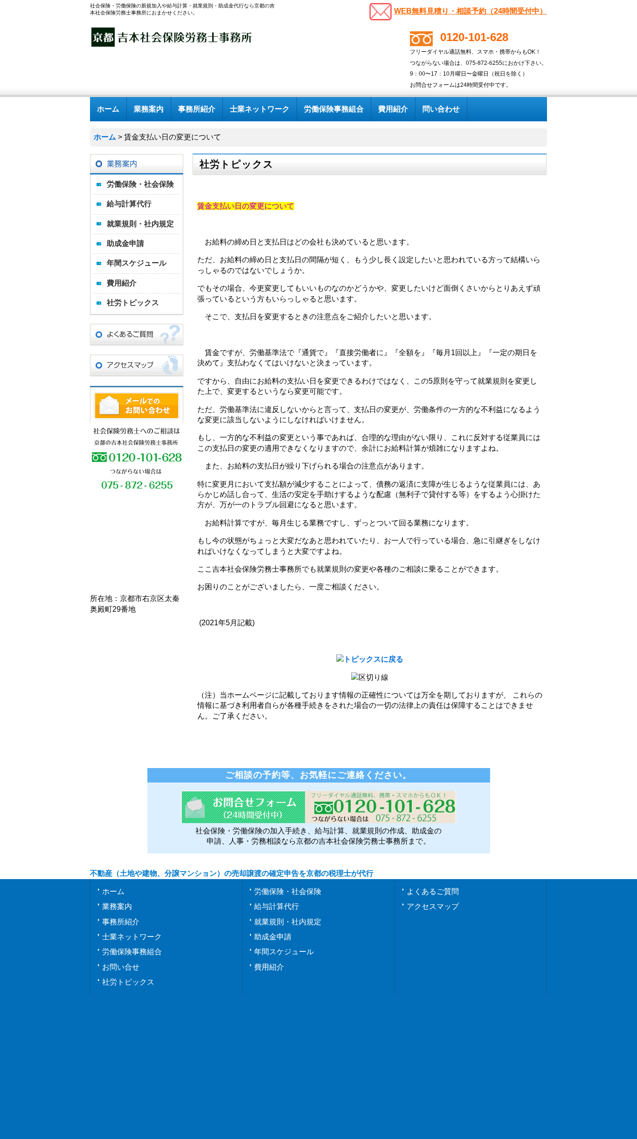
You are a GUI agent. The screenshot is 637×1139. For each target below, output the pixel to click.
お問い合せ (120, 967)
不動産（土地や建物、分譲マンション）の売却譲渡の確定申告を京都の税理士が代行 (232, 873)
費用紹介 (122, 283)
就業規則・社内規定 (140, 224)
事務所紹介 (120, 921)
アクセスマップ (433, 906)
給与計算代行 (129, 204)
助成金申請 (125, 243)
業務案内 (117, 906)
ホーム (113, 891)
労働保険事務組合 (132, 951)
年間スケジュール (136, 263)
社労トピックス (133, 303)
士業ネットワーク (132, 936)
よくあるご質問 (433, 891)
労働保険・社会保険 (140, 184)
